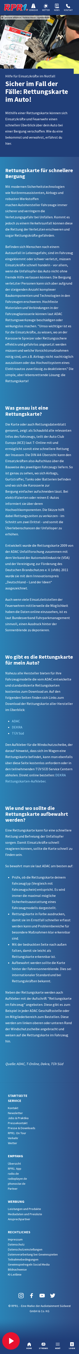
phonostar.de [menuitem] (16, 1184)
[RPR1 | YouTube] (42, 1295)
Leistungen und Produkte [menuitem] (24, 1209)
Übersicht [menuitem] (14, 1164)
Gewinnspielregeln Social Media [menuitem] (29, 1264)
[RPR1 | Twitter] (52, 1295)
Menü (57, 1348)
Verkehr (33, 10)
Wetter (46, 10)
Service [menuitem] (14, 1100)
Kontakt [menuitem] (13, 1108)
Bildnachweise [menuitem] (17, 1269)
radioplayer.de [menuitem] (17, 1179)
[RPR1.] (16, 7)
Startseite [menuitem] (17, 1095)
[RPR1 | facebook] (31, 1295)
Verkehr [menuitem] (13, 1138)
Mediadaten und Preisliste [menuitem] (25, 1214)
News (56, 10)
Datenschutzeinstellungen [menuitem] (25, 1249)
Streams (43, 1348)
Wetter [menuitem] (12, 1143)
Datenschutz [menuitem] (16, 1244)
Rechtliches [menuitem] (19, 1232)
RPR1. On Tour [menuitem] (17, 1133)
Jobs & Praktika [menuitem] (18, 1118)
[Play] (11, 1341)
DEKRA (17, 727)
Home (29, 1348)
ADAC (16, 721)
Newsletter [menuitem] (15, 1113)
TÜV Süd (18, 733)
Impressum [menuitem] (15, 1239)
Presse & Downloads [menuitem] (21, 1128)
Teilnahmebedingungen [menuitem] (23, 1259)
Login (72, 1348)
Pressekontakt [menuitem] (17, 1123)
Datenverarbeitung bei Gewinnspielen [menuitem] (33, 1254)
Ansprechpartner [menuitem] (19, 1219)
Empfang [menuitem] (15, 1156)
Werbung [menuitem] (16, 1201)
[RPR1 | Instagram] (21, 1295)
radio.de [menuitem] (13, 1174)
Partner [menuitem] (13, 1189)
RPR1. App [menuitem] (14, 1169)
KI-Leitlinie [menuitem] (15, 1274)
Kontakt (68, 10)
